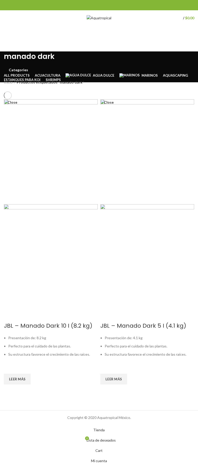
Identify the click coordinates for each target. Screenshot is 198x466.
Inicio (8, 82)
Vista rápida (10, 390)
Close (12, 102)
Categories (18, 70)
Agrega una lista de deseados (10, 367)
